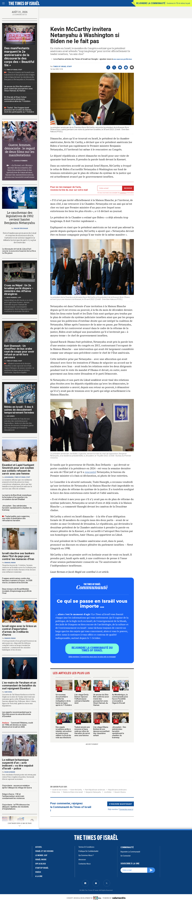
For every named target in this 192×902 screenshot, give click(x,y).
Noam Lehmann (9, 772)
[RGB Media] (97, 898)
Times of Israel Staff (62, 66)
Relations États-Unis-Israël (73, 792)
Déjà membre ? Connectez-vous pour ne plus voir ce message (92, 656)
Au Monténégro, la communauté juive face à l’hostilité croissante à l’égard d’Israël (120, 699)
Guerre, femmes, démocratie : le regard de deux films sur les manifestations (19, 150)
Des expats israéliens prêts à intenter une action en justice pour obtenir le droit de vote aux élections (63, 732)
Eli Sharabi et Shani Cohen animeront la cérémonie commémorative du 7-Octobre (17, 99)
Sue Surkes (11, 416)
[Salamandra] (118, 898)
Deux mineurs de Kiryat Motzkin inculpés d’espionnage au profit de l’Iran (16, 591)
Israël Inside (40, 859)
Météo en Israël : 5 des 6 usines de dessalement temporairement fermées (19, 409)
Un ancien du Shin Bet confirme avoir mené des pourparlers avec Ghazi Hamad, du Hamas (101, 700)
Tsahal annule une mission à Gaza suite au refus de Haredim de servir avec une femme (82, 731)
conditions (123, 192)
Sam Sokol (8, 692)
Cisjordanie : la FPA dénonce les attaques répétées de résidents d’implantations (16, 807)
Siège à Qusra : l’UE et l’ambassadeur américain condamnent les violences (13, 796)
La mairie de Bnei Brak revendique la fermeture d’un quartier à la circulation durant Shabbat (16, 497)
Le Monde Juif (41, 855)
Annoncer (82, 859)
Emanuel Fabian (10, 562)
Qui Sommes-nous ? (86, 855)
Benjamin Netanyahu (93, 792)
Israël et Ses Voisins (59, 790)
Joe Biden (108, 792)
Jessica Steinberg (20, 160)
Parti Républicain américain (95, 790)
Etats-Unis (56, 792)
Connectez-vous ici (126, 809)
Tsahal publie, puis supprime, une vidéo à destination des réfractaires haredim (16, 518)
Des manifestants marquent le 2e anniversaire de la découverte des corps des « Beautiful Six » (19, 56)
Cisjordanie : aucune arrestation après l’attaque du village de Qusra (17, 787)
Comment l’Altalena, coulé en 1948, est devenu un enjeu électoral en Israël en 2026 (17, 725)
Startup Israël (41, 868)
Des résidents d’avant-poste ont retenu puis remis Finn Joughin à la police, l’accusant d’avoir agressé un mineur (19, 776)
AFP (19, 297)
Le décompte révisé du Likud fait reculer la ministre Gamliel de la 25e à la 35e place (19, 251)
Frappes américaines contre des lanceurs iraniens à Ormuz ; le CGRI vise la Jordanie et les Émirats (17, 580)
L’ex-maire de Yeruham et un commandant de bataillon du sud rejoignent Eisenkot (19, 685)
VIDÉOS (38, 872)
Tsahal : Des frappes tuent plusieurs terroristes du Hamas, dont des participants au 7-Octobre (19, 110)
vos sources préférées (122, 59)
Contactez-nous (84, 864)
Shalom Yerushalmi (21, 228)
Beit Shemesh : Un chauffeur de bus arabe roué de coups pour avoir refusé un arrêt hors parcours (19, 351)
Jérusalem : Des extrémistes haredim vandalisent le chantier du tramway (119, 732)
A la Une (38, 876)
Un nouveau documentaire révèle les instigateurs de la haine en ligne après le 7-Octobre (64, 700)
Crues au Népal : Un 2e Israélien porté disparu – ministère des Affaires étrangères (18, 290)
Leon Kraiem (8, 477)
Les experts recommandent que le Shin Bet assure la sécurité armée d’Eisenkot (16, 714)
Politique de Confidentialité (88, 851)
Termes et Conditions (86, 847)
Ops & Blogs (40, 864)
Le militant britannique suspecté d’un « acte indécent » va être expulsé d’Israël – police (17, 764)
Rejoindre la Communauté (150, 3)
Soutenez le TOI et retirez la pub (178, 3)
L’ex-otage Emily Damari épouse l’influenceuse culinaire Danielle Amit (81, 699)
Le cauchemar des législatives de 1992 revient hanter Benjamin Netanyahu (19, 217)
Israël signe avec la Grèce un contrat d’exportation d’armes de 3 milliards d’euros (19, 630)
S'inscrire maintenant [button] (120, 804)
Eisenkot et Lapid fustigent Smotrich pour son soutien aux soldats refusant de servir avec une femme (18, 469)
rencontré (90, 472)
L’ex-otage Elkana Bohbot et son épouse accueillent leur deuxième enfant (101, 731)
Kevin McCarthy (76, 790)
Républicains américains (117, 790)
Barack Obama (120, 792)
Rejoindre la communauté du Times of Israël (92, 649)
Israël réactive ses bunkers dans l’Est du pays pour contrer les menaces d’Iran (18, 556)
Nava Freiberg (12, 297)
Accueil (38, 847)
